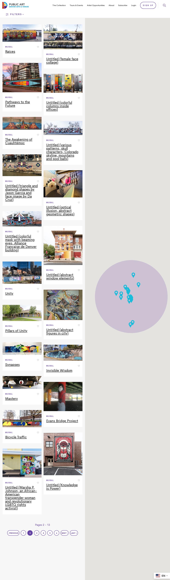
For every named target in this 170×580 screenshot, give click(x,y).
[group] (22, 41)
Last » (74, 533)
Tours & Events (76, 5)
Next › (64, 533)
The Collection (59, 5)
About (111, 5)
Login (133, 5)
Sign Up (148, 5)
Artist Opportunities (96, 5)
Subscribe (122, 5)
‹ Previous (13, 533)
